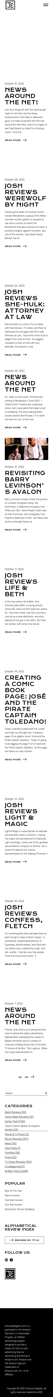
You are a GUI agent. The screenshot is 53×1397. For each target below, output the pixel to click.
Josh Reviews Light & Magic (21, 814)
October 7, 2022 (14, 1003)
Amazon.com (11, 1359)
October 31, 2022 (14, 83)
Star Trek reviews (13, 1204)
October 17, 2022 (14, 569)
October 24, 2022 (15, 370)
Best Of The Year (13, 1191)
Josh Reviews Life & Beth (21, 585)
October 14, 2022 (14, 671)
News (8, 1143)
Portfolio (10, 1152)
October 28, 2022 (15, 179)
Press (8, 1157)
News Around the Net (20, 383)
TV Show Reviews (15, 1161)
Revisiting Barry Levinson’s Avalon (25, 482)
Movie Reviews (13, 1139)
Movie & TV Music (15, 1134)
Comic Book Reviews (17, 1116)
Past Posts (11, 1148)
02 (26, 1077)
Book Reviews (13, 1112)
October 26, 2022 (15, 285)
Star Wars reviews (14, 1200)
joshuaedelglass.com (15, 1326)
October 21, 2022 (14, 466)
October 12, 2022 (14, 799)
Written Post (12, 1171)
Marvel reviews (12, 1195)
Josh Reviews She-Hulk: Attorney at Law (25, 304)
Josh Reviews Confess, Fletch (24, 917)
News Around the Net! (21, 96)
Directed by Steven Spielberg (19, 1209)
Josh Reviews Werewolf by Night (25, 195)
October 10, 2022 (14, 901)
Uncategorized (13, 1166)
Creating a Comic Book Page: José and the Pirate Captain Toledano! (25, 699)
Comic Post (11, 1121)
